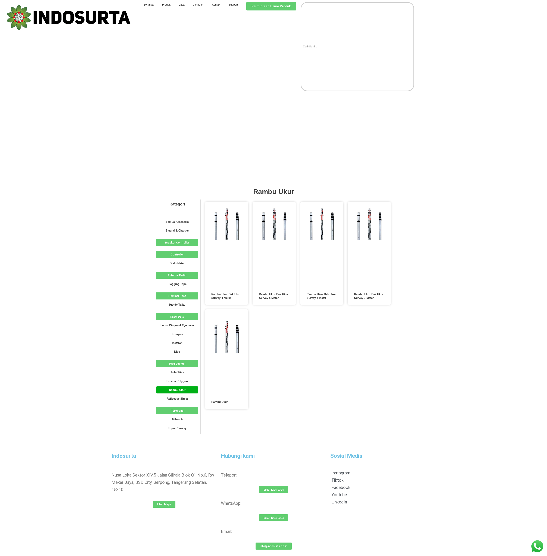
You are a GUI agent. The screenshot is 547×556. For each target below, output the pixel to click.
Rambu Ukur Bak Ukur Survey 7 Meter (368, 296)
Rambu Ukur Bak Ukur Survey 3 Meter (321, 296)
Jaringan (198, 4)
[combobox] (357, 46)
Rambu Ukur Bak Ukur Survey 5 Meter (273, 296)
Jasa (182, 4)
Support (233, 4)
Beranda (149, 4)
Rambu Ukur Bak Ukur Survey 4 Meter (226, 296)
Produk (166, 4)
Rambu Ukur (219, 401)
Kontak (216, 4)
